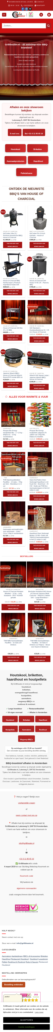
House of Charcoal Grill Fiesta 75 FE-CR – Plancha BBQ (39, 283)
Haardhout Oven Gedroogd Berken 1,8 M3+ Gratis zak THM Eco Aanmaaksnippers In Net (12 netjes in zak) (39, 536)
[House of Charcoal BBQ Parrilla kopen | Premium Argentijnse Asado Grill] (13, 265)
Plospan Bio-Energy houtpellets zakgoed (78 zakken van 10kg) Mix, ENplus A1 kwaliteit (38, 434)
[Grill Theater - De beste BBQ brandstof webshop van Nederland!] (22, 15)
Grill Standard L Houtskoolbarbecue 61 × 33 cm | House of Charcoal (39, 330)
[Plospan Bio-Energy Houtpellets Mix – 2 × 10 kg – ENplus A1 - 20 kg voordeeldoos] (13, 415)
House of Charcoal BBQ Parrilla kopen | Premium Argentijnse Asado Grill (11, 283)
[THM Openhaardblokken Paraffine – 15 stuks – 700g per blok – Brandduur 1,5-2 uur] (13, 464)
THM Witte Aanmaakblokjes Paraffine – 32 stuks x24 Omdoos (13, 643)
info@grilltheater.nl (26, 843)
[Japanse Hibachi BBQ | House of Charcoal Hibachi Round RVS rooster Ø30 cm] (13, 357)
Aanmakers (26, 730)
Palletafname (26, 173)
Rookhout (43, 730)
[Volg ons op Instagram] (26, 9)
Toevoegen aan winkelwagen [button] (13, 245)
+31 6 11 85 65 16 (26, 859)
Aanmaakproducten (15, 161)
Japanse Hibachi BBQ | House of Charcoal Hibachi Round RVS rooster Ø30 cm (13, 375)
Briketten (37, 149)
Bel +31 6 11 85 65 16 (34, 134)
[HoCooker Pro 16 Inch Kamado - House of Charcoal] (40, 217)
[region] (26, 1017)
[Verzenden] (48, 25)
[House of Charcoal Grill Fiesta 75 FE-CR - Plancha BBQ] (40, 265)
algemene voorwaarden (26, 888)
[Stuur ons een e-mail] (30, 9)
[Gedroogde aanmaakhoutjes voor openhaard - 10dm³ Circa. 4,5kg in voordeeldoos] (13, 513)
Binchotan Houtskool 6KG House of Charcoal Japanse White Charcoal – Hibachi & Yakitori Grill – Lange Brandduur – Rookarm (39, 596)
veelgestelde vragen (26, 803)
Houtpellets (10, 730)
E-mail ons (14, 134)
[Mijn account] (41, 15)
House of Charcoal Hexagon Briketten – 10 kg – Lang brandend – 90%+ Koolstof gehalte (13, 594)
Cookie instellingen (26, 1027)
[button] (4, 15)
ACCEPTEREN (26, 1020)
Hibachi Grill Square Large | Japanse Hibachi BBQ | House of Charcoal (39, 377)
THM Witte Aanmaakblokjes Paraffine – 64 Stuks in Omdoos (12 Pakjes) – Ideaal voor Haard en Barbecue (40, 644)
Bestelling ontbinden (13, 984)
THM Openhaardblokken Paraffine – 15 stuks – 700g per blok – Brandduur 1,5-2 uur (12, 483)
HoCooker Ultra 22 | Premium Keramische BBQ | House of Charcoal (13, 235)
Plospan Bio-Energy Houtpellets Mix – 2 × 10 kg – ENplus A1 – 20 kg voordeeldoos (13, 434)
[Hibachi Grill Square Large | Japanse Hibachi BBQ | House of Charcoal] (40, 359)
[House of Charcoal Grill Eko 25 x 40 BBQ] (13, 312)
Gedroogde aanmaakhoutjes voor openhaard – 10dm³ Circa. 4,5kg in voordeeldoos (13, 531)
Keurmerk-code (26, 876)
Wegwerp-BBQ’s (26, 740)
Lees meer (39, 1012)
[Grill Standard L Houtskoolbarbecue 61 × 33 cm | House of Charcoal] (40, 312)
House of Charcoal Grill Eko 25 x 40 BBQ (13, 329)
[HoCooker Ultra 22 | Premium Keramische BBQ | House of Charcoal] (13, 217)
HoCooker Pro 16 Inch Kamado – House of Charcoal (37, 235)
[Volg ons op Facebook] (23, 9)
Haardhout (38, 161)
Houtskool (15, 149)
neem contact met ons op (26, 815)
